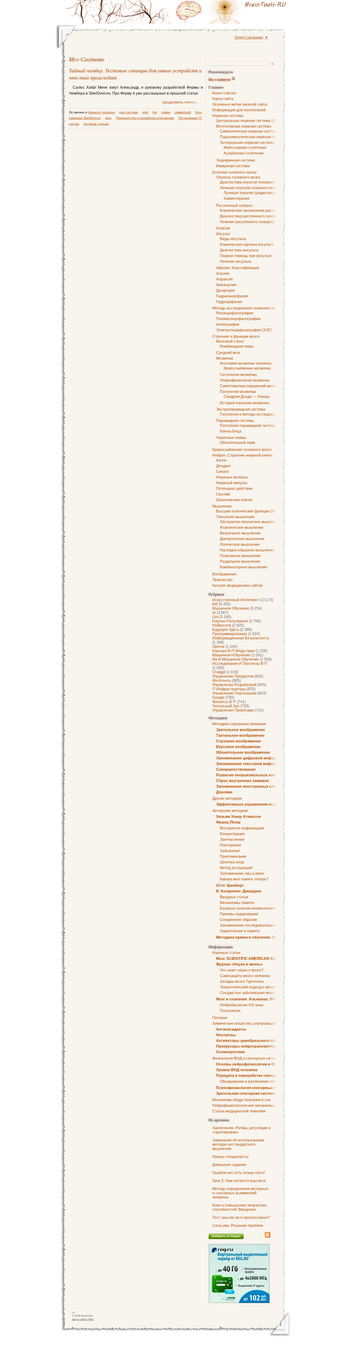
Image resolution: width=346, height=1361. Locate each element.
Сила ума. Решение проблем (237, 1226)
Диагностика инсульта (239, 250)
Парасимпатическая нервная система (253, 137)
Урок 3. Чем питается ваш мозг (239, 1181)
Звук (108, 118)
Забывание (230, 851)
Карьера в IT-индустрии (233, 651)
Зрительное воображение (240, 730)
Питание (219, 1018)
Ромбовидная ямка (236, 346)
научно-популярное (230, 621)
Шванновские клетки (234, 500)
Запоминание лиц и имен (242, 873)
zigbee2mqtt (182, 112)
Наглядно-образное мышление (247, 550)
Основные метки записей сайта (239, 104)
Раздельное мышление (240, 561)
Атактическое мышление (241, 527)
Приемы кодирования (239, 914)
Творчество (222, 580)
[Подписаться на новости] (267, 1237)
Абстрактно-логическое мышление (250, 522)
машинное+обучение (231, 655)
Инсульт (223, 234)
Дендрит (223, 466)
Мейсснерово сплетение (245, 148)
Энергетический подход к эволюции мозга (256, 987)
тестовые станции (96, 124)
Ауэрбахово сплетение (244, 153)
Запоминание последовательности (250, 925)
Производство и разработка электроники (145, 118)
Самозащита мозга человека (245, 976)
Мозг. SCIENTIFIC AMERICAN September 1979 (257, 959)
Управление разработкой (234, 685)
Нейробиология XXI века (241, 1005)
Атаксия (223, 228)
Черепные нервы (231, 438)
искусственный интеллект (235, 600)
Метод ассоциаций (236, 868)
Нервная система (227, 116)
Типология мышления (235, 517)
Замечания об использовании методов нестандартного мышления (238, 1144)
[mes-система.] (232, 12)
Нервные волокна (232, 477)
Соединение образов (238, 920)
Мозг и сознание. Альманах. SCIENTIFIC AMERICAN (264, 999)
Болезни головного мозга (234, 172)
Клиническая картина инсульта (247, 244)
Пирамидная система (235, 421)
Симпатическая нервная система (249, 131)
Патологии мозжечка (238, 392)
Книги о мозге (224, 93)
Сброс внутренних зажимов (242, 781)
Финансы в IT (224, 702)
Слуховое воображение (238, 741)
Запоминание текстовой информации (252, 764)
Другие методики (227, 798)
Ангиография (227, 324)
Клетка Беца (230, 431)
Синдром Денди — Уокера (247, 397)
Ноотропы (226, 1035)
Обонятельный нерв (237, 443)
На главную (219, 79)
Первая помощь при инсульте (246, 256)
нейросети (221, 625)
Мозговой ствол (230, 341)
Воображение (224, 574)
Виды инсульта (233, 239)
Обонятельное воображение (243, 752)
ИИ (215, 604)
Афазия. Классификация (237, 268)
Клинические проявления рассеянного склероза (262, 210)
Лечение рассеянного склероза (247, 222)
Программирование (229, 634)
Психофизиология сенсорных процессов (255, 1088)
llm (215, 617)
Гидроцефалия (229, 302)
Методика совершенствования (239, 724)
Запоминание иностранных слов (247, 786)
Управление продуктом (232, 676)
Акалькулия (226, 285)
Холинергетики (230, 1052)
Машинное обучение (230, 608)
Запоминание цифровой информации (252, 758)
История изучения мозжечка (244, 403)
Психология (230, 1011)
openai (218, 647)
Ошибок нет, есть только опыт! (238, 1173)
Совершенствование (236, 769)
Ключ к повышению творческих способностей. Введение (239, 1207)
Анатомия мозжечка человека (246, 363)
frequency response (101, 112)
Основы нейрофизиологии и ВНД (248, 1064)
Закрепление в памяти (240, 931)
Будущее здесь (225, 630)
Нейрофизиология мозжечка (245, 380)
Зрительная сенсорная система (246, 1093)
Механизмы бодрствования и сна (241, 1100)
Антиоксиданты (231, 1029)
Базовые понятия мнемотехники (248, 908)
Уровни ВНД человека (236, 1070)
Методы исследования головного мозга (246, 308)
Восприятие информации (242, 828)
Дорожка (224, 792)
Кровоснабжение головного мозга (242, 450)
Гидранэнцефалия (232, 296)
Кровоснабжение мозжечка (247, 368)
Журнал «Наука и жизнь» (239, 964)
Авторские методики (230, 811)
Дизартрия (225, 290)
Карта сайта (222, 99)
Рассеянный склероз (234, 206)
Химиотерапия (236, 198)
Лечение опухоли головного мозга (249, 188)
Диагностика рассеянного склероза (251, 216)
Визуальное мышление (240, 533)
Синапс (222, 472)
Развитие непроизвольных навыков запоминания (263, 775)
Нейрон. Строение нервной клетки (242, 455)
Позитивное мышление (240, 556)
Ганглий (223, 494)
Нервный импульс (232, 483)
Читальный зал (225, 706)
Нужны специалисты (230, 1157)
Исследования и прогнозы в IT (240, 664)
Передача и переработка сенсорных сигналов (259, 1076)
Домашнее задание (229, 1165)
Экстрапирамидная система (240, 409)
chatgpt (218, 672)
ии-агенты (221, 680)
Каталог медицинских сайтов (237, 585)
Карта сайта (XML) (83, 1319)
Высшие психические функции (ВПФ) (248, 511)
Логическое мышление (240, 544)
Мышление (222, 506)
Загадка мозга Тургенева (242, 981)
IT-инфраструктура (229, 689)
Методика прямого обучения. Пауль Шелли (257, 937)
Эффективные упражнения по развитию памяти (261, 804)
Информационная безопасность (240, 638)
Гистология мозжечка (238, 375)
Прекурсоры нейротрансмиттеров (248, 1046)
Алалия (222, 273)
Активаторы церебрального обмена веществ (259, 1041)
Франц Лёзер (228, 822)
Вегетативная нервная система (243, 126)
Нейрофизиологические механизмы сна (247, 1105)
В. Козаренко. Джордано (239, 891)
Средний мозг (228, 353)
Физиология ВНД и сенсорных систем (245, 1058)
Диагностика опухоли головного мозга (253, 182)
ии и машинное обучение (235, 659)
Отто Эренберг (230, 885)
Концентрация (232, 834)
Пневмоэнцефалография (238, 319)
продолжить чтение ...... (182, 102)
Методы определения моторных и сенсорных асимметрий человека (240, 1193)
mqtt (145, 112)
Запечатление (232, 839)
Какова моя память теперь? (244, 879)
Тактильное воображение (240, 735)
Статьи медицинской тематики (239, 1111)
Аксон (221, 460)
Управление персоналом (234, 693)
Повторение (230, 845)
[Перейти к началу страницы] (74, 1313)
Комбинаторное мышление (243, 567)
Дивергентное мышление (242, 539)
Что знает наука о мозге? (241, 970)
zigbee (165, 112)
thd (155, 112)
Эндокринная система (235, 160)
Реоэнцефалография (234, 313)
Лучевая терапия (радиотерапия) (253, 193)
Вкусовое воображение (238, 747)
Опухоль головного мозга (238, 177)
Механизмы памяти (237, 903)
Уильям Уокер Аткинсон (238, 817)
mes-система (86, 59)
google (218, 697)
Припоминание (233, 856)
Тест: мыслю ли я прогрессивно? (241, 1217)
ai (214, 613)
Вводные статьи (234, 897)
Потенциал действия (234, 489)
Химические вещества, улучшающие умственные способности (267, 1023)
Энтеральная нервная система (247, 143)
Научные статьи (226, 953)
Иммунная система (233, 166)
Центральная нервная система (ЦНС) (249, 121)
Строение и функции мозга (235, 336)
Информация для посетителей (239, 110)
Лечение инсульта (235, 261)
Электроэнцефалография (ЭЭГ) (244, 330)
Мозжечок (224, 358)
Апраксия (224, 279)
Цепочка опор (232, 862)
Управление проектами (233, 710)
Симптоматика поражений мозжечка (251, 386)
